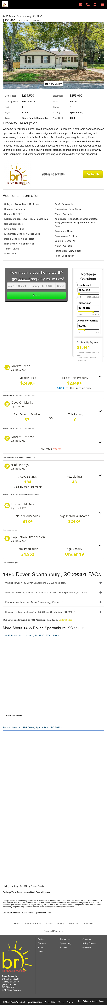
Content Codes (65, 619)
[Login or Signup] (95, 4)
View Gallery (55, 83)
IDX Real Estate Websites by (15, 1002)
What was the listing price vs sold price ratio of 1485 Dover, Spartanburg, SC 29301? (46, 592)
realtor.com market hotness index (22, 395)
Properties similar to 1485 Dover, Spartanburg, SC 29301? (34, 602)
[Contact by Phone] (88, 4)
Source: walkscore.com (13, 715)
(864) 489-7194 (53, 174)
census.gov (13, 530)
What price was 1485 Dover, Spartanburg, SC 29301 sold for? (35, 582)
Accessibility (50, 1002)
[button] (8, 55)
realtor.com (46, 912)
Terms (61, 1002)
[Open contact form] (80, 4)
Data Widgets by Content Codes (91, 1001)
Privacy (70, 1002)
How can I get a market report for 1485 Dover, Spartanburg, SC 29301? (40, 612)
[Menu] (102, 4)
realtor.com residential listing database (24, 494)
